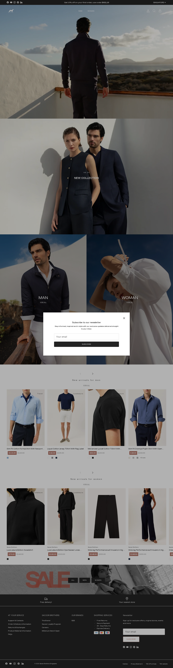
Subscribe (86, 344)
